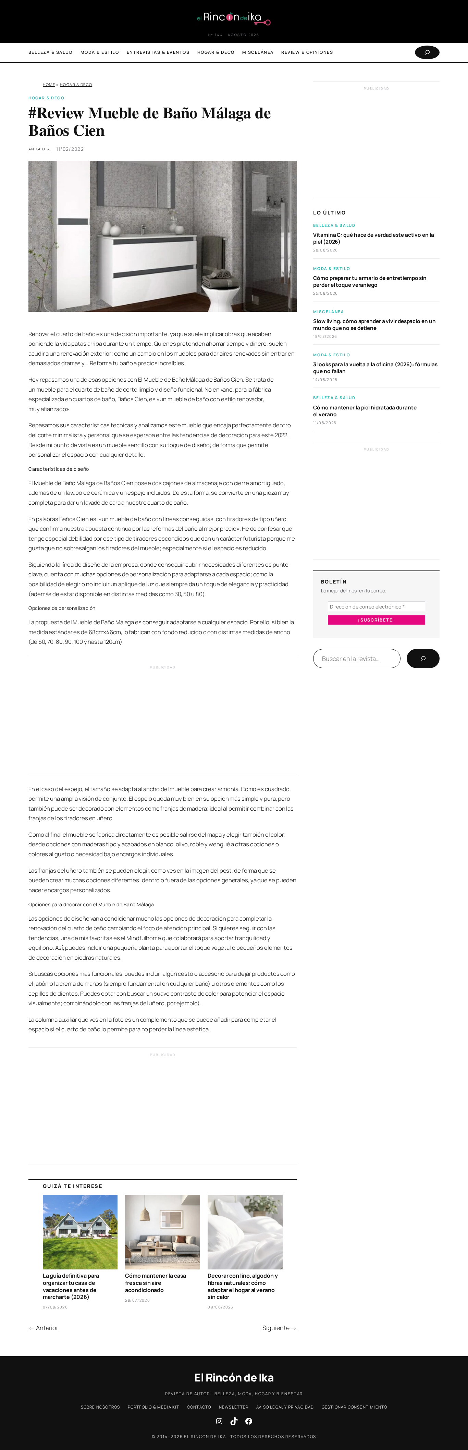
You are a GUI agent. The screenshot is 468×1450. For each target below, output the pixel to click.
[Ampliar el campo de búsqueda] (427, 52)
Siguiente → (279, 1328)
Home (49, 84)
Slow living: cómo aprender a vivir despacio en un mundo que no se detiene (374, 325)
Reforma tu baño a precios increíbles (137, 363)
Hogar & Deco (76, 84)
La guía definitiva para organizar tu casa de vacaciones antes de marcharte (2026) (71, 1286)
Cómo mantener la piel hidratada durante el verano (364, 411)
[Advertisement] (162, 722)
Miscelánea (328, 311)
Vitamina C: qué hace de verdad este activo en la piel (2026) (373, 238)
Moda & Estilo (331, 268)
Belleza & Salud (334, 225)
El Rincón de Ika (234, 1377)
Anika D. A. (40, 148)
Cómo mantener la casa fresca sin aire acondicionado (155, 1282)
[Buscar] (423, 658)
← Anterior (43, 1328)
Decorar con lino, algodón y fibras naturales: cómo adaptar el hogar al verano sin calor (243, 1286)
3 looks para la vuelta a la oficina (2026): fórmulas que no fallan (375, 368)
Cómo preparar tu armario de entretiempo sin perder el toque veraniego (370, 281)
